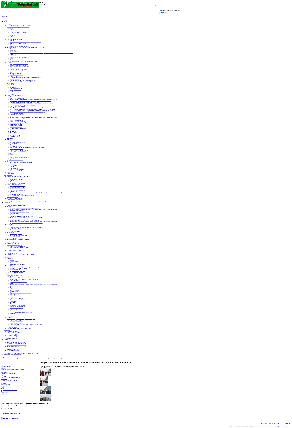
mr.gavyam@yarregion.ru (13, 413)
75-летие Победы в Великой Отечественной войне (23, 80)
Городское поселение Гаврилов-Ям (19, 64)
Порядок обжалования (12, 327)
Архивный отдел (14, 213)
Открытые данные (11, 251)
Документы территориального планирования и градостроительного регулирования (31, 103)
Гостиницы (13, 87)
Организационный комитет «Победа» (16, 70)
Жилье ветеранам (14, 79)
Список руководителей (16, 234)
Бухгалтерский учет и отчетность (18, 282)
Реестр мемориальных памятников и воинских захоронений (25, 77)
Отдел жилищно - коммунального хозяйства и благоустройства (26, 223)
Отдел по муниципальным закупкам (19, 212)
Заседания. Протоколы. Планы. (18, 43)
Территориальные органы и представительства (19, 239)
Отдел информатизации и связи (18, 214)
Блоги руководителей (15, 236)
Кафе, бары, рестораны (16, 88)
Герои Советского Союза (16, 75)
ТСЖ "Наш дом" (14, 168)
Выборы (12, 29)
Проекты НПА (10, 317)
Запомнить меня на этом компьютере (170, 10)
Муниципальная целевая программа (19, 57)
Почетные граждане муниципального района (18, 25)
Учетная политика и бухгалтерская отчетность (22, 195)
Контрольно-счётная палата (17, 179)
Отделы (9, 206)
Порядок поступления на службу (18, 268)
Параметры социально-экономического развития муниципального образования (30, 101)
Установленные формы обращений (16, 334)
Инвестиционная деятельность (15, 95)
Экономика (10, 116)
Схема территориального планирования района (19, 328)
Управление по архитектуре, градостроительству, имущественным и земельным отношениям (34, 225)
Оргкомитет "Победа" (15, 73)
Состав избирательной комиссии (18, 32)
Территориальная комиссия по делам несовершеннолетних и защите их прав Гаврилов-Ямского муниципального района (41, 53)
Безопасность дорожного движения (19, 155)
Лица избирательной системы (17, 31)
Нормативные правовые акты (14, 275)
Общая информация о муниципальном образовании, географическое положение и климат (33, 99)
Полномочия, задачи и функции (15, 238)
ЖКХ (8, 161)
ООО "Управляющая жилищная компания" (21, 162)
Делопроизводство (14, 286)
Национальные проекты (16, 127)
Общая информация (12, 22)
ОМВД (8, 139)
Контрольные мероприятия (17, 187)
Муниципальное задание (16, 298)
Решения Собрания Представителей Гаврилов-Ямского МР (25, 279)
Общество (12, 302)
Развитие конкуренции (16, 125)
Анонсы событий (14, 261)
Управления (10, 224)
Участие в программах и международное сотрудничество (21, 254)
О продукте (264, 423)
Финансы (12, 313)
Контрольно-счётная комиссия (14, 184)
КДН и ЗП (12, 295)
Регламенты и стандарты (16, 308)
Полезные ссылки (14, 59)
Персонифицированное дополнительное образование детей (25, 61)
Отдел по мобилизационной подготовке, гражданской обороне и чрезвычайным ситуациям (33, 221)
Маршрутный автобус (15, 90)
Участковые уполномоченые (17, 144)
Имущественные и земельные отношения (20, 293)
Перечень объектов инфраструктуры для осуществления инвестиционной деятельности (32, 109)
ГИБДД (9, 153)
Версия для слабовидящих (11, 418)
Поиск (282, 423)
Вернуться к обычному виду (8, 1)
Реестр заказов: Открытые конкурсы (16, 345)
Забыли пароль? (163, 13)
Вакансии (9, 265)
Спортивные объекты (15, 136)
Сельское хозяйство (15, 309)
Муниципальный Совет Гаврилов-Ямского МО (19, 176)
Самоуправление (8, 175)
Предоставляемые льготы (16, 249)
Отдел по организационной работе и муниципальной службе (26, 217)
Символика (10, 38)
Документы (13, 33)
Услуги (5, 347)
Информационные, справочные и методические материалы (25, 42)
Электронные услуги (15, 323)
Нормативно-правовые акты (17, 44)
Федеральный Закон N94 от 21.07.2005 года (18, 346)
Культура (12, 297)
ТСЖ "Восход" (13, 165)
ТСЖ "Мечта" (13, 166)
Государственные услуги (16, 321)
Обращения (7, 330)
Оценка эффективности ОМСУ (15, 198)
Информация (10, 258)
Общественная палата (12, 197)
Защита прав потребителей (17, 118)
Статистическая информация (17, 129)
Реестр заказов (10, 341)
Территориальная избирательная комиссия (18, 27)
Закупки (6, 339)
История (9, 24)
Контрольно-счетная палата (14, 177)
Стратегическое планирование (18, 128)
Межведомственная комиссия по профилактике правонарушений (27, 147)
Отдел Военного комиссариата (15, 160)
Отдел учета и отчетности (16, 219)
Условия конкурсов (15, 269)
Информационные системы (14, 250)
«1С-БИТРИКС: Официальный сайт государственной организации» (273, 426)
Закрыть (41, 2)
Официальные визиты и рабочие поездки (17, 256)
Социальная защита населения (18, 310)
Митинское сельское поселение (18, 68)
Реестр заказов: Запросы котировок (16, 342)
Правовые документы (15, 182)
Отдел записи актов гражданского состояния (21, 216)
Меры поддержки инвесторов (17, 106)
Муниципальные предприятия (18, 121)
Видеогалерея (10, 173)
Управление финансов (15, 231)
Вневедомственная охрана (16, 149)
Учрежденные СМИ (12, 253)
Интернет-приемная (12, 331)
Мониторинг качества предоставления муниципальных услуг (26, 324)
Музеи (11, 91)
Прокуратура (10, 138)
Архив (11, 36)
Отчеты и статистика (15, 146)
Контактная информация (16, 113)
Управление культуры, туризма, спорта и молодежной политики (26, 227)
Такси (11, 92)
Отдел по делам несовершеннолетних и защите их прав (24, 208)
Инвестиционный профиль (17, 98)
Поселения (9, 62)
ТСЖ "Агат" (13, 164)
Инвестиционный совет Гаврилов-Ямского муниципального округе (27, 112)
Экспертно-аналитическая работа (18, 190)
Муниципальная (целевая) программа (19, 46)
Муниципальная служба (16, 299)
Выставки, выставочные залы (17, 86)
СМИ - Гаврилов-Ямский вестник (15, 114)
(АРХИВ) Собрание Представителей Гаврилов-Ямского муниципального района (28, 201)
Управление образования (16, 228)
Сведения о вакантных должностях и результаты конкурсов (25, 267)
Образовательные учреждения (17, 271)
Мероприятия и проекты (16, 262)
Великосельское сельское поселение (19, 65)
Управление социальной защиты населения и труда (23, 229)
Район (5, 21)
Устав (11, 276)
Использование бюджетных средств (19, 247)
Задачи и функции (14, 51)
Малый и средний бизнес (16, 120)
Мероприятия (13, 76)
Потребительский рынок (16, 124)
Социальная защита (15, 135)
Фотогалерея (10, 172)
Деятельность (13, 55)
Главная (6, 20)
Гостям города (10, 83)
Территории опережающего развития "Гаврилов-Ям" (23, 105)
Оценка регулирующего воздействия (19, 123)
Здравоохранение (14, 134)
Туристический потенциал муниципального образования (25, 102)
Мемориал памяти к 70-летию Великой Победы (22, 81)
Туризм (12, 94)
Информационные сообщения (17, 264)
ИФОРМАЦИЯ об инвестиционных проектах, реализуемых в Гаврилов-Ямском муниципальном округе (37, 107)
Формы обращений (12, 325)
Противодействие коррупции (17, 183)
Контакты (12, 35)
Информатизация (14, 294)
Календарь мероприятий (13, 203)
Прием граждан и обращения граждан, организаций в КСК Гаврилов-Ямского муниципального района (37, 192)
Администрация (8, 202)
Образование (13, 132)
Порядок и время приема (13, 332)
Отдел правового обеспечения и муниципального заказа (24, 220)
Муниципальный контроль (14, 243)
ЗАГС (11, 288)
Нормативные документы (16, 194)
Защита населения (11, 242)
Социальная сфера (11, 131)
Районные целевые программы (18, 306)
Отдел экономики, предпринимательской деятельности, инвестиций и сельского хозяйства (33, 117)
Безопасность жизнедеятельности (12, 354)
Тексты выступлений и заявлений (18, 235)
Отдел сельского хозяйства (17, 210)
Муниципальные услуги (16, 320)
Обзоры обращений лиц (13, 336)
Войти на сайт (4, 16)
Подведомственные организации (15, 240)
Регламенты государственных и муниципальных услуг (21, 319)
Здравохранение (14, 291)
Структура (12, 50)
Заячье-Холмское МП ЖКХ (17, 169)
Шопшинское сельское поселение (18, 69)
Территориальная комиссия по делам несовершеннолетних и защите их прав (27, 47)
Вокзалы (12, 84)
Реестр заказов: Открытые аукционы (16, 343)
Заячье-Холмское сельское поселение (19, 66)
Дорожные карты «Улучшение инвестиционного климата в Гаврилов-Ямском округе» (32, 110)
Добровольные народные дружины (19, 151)
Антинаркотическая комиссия (14, 39)
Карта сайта (288, 423)
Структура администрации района (16, 205)
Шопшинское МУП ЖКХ (16, 171)
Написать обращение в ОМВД (17, 142)
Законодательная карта (12, 338)
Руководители (13, 143)
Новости (12, 28)
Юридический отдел (15, 316)
